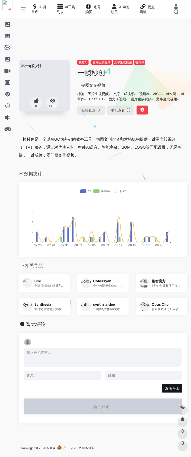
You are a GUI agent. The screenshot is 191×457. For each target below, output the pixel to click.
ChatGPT (96, 99)
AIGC (157, 94)
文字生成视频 (123, 62)
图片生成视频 (101, 62)
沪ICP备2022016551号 (78, 448)
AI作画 (171, 94)
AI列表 (51, 448)
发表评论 (172, 388)
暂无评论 (36, 324)
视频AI (83, 62)
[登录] (176, 7)
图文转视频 (117, 99)
